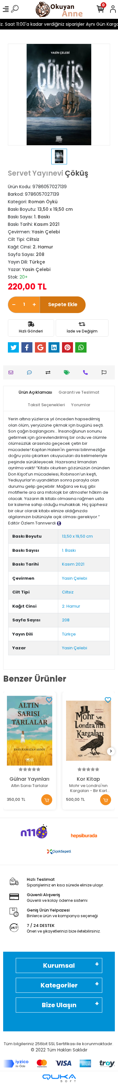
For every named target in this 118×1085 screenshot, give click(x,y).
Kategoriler (59, 985)
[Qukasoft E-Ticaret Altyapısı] (59, 1078)
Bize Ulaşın (59, 1005)
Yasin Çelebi (74, 578)
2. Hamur (71, 606)
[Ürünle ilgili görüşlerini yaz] (31, 372)
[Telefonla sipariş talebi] (87, 372)
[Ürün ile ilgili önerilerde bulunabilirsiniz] (105, 372)
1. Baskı (69, 550)
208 (66, 620)
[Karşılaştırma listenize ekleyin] (49, 372)
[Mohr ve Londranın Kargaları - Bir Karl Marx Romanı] (88, 730)
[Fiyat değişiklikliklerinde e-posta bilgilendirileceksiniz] (68, 372)
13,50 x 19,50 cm (77, 536)
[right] (111, 751)
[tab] (35, 392)
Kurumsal (59, 965)
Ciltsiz (68, 592)
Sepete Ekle (62, 304)
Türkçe (69, 634)
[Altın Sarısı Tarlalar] (29, 730)
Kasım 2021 (73, 564)
